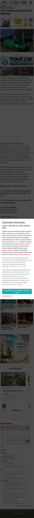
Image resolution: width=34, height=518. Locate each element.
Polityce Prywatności (8, 250)
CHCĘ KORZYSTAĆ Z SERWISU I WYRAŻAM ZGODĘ (17, 291)
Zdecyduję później (7, 296)
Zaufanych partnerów (25, 244)
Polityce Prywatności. (17, 284)
